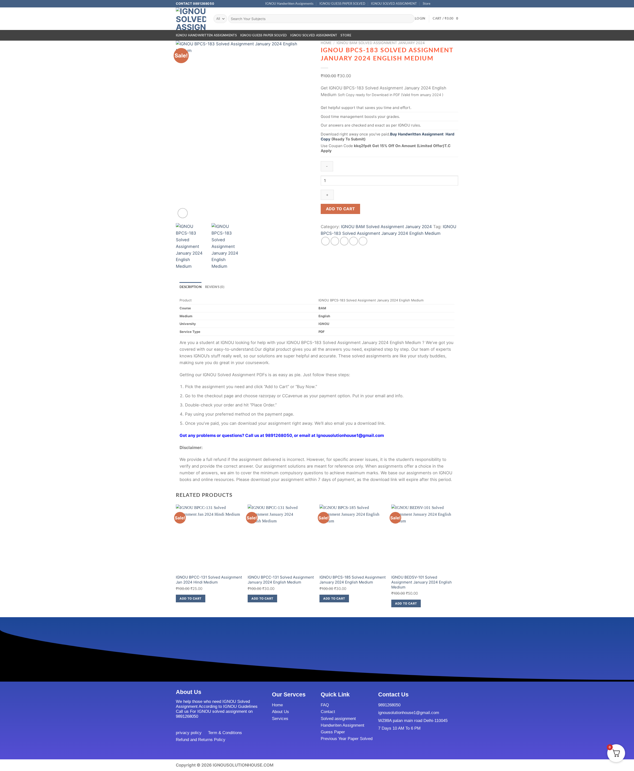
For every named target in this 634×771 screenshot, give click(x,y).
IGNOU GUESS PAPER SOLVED (342, 3)
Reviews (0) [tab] (214, 287)
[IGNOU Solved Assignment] (191, 18)
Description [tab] (191, 287)
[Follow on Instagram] (440, 3)
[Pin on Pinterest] (353, 241)
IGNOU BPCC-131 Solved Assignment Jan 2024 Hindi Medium (209, 580)
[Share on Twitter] (335, 241)
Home (326, 43)
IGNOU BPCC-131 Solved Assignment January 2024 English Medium (281, 580)
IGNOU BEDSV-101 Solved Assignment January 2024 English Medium (421, 582)
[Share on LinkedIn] (363, 241)
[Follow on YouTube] (455, 3)
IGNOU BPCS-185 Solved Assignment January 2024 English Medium (352, 580)
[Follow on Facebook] (435, 3)
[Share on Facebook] (325, 241)
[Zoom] (183, 213)
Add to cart (340, 208)
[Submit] (409, 18)
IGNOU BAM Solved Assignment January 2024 (381, 43)
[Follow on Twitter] (445, 3)
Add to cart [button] (190, 598)
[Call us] (450, 3)
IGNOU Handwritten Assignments (289, 3)
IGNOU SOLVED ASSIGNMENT (394, 3)
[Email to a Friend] (344, 241)
